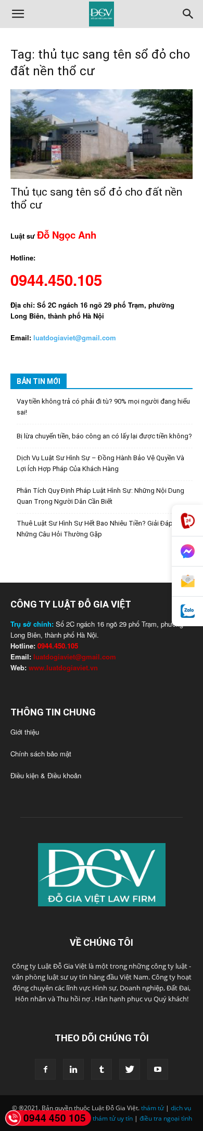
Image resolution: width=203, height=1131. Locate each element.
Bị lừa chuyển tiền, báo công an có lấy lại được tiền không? (104, 436)
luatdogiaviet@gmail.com (74, 656)
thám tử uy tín (113, 1118)
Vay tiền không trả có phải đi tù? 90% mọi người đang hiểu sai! (103, 406)
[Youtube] (157, 1069)
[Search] (188, 14)
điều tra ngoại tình (165, 1118)
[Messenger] (187, 551)
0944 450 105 (54, 1118)
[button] (17, 14)
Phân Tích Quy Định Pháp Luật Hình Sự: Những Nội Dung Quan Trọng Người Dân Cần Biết (100, 496)
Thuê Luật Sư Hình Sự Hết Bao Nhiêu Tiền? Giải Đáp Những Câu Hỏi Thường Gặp (95, 528)
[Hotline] (187, 520)
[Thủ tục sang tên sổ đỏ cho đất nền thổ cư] (101, 134)
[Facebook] (45, 1069)
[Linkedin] (73, 1069)
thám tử (152, 1108)
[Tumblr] (101, 1069)
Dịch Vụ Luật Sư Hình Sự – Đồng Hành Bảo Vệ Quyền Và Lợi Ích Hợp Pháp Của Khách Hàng (100, 463)
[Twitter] (129, 1069)
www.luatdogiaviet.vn (63, 667)
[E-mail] (187, 582)
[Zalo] (187, 611)
